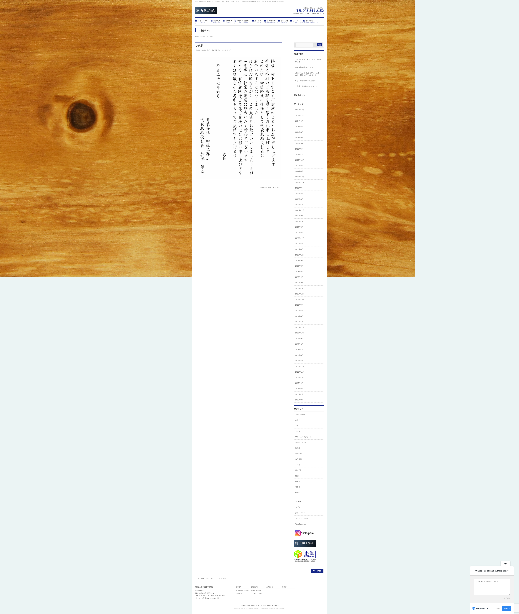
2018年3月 (299, 283)
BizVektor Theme (260, 608)
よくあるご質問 (256, 593)
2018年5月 (299, 272)
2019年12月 (299, 238)
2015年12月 (299, 366)
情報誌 (297, 448)
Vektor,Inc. (272, 608)
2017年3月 (299, 316)
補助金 (297, 481)
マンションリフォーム (303, 437)
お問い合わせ (300, 414)
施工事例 (298, 459)
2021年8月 (299, 193)
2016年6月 (299, 355)
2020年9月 (299, 216)
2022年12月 (299, 160)
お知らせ (298, 420)
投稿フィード (300, 513)
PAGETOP (317, 571)
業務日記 (298, 470)
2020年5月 (299, 233)
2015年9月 (299, 383)
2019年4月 (299, 249)
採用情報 (239, 593)
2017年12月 (299, 294)
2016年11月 (299, 327)
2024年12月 (299, 116)
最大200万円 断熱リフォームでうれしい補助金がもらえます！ (308, 74)
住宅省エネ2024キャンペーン (306, 86)
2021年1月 (299, 205)
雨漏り (297, 493)
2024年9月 (299, 121)
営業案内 (254, 587)
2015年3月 (299, 400)
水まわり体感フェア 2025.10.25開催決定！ (308, 61)
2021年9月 (299, 188)
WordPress (248, 608)
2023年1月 (299, 154)
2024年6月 (299, 127)
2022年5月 (299, 166)
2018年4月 (299, 277)
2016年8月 (299, 344)
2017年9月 (299, 305)
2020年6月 (299, 227)
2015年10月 (299, 378)
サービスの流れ (256, 590)
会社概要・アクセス (242, 590)
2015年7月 (299, 394)
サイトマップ (222, 578)
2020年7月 (299, 221)
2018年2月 (299, 288)
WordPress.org (300, 524)
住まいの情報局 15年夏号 (271, 187)
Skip (498, 608)
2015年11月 (299, 372)
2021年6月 (299, 199)
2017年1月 (299, 322)
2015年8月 (299, 389)
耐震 (297, 476)
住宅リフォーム (301, 442)
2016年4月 (299, 361)
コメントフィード (301, 518)
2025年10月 (299, 110)
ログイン (298, 507)
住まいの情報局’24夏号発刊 (305, 81)
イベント (298, 426)
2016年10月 (299, 333)
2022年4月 (299, 171)
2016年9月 (299, 339)
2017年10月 (299, 299)
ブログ (297, 431)
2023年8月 (299, 143)
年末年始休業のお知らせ (304, 67)
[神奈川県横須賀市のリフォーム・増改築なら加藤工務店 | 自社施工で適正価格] (206, 11)
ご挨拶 (238, 587)
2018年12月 (299, 255)
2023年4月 (299, 149)
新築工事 (298, 454)
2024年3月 (299, 132)
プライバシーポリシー (205, 578)
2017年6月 (299, 311)
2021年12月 (299, 177)
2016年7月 (299, 350)
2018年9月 (299, 260)
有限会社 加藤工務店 (256, 606)
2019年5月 (299, 244)
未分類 (297, 465)
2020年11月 (299, 210)
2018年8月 (299, 266)
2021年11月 (299, 182)
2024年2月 (299, 138)
